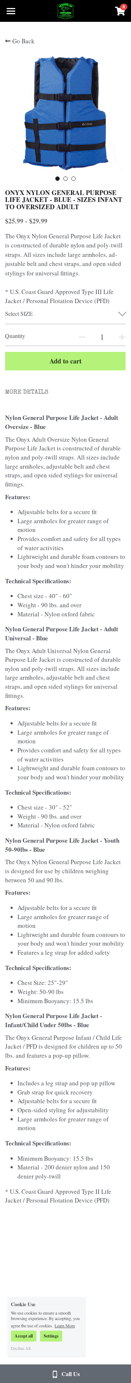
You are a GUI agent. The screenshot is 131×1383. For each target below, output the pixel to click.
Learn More (65, 1325)
